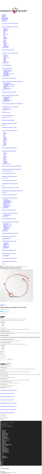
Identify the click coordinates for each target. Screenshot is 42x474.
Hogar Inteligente (4, 192)
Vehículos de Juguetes (6, 247)
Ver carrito (1, 471)
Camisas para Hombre (6, 83)
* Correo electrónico (10, 359)
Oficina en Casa (4, 447)
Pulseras (5, 61)
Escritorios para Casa (6, 205)
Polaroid (5, 159)
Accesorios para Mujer (5, 47)
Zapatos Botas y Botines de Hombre (8, 100)
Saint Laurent (5, 162)
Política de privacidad (5, 434)
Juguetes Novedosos (6, 244)
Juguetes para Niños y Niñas (5, 238)
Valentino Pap (5, 44)
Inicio (1, 304)
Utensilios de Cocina (4, 216)
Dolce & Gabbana (6, 34)
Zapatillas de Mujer (6, 99)
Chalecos (5, 87)
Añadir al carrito (2, 316)
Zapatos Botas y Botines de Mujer (8, 96)
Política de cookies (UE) (5, 18)
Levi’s (4, 157)
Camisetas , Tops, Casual (7, 70)
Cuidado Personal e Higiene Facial (6, 163)
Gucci (4, 36)
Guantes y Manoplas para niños (8, 109)
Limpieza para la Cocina (7, 228)
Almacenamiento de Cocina (7, 223)
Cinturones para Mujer (6, 57)
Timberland (5, 144)
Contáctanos (3, 431)
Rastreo (3, 458)
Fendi (4, 35)
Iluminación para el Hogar (5, 207)
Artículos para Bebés (6, 108)
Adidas (4, 132)
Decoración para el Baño (7, 201)
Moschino (5, 158)
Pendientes (5, 60)
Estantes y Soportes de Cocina (7, 226)
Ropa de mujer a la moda (5, 62)
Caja (3, 471)
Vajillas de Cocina (6, 224)
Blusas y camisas (6, 72)
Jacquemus (5, 37)
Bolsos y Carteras (6, 55)
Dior (4, 33)
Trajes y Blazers (6, 85)
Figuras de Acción (6, 242)
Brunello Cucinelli (6, 30)
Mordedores (5, 246)
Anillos (4, 54)
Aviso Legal (3, 20)
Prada (4, 41)
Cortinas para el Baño (6, 203)
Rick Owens (5, 42)
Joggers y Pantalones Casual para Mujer (9, 73)
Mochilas (5, 59)
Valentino (5, 45)
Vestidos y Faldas (6, 74)
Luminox (5, 138)
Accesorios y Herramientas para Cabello (7, 444)
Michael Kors (5, 139)
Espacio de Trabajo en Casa (7, 204)
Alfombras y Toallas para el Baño (8, 202)
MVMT (5, 140)
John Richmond (6, 38)
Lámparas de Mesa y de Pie (7, 215)
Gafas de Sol (3, 145)
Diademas (5, 58)
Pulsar (4, 142)
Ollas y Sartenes (6, 229)
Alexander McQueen (6, 28)
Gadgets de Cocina (6, 227)
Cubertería (5, 225)
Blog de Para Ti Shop (5, 17)
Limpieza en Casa (6, 199)
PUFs (2, 455)
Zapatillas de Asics (6, 98)
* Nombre (9, 358)
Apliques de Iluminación (7, 214)
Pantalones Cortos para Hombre (8, 88)
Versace (5, 160)
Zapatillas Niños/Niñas (7, 97)
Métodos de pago (4, 456)
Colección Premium (4, 21)
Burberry (5, 31)
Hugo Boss (5, 137)
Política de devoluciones (5, 457)
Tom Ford (5, 43)
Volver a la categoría (3, 305)
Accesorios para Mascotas (5, 255)
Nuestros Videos (4, 15)
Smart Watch (3, 117)
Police (4, 141)
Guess (4, 136)
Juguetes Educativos (6, 243)
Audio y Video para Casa (7, 200)
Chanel (4, 32)
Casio (4, 134)
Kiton (4, 39)
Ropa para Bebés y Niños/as (5, 101)
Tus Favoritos (3, 16)
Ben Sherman (5, 133)
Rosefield (5, 143)
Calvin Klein (5, 153)
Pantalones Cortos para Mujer (7, 71)
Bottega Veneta (6, 29)
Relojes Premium (4, 442)
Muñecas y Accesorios (6, 245)
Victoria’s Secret (6, 161)
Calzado (3, 89)
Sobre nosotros (4, 14)
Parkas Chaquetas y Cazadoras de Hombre (9, 84)
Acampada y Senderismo (5, 451)
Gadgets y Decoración (5, 445)
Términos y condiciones (5, 19)
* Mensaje (9, 363)
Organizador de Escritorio (7, 206)
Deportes (3, 185)
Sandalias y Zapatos (6, 86)
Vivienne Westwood (6, 46)
